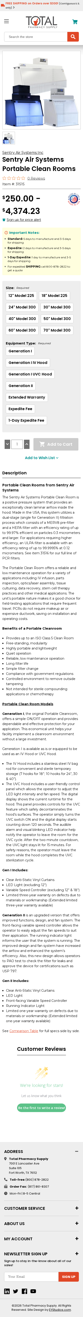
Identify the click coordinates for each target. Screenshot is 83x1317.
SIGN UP (68, 1276)
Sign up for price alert (24, 220)
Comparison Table (23, 1031)
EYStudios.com (60, 1310)
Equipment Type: (28, 343)
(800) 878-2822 (37, 1179)
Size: (17, 288)
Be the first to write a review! (41, 1108)
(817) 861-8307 (38, 1186)
